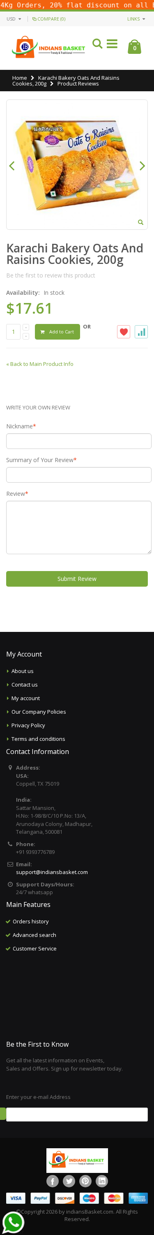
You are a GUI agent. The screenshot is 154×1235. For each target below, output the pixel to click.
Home (19, 77)
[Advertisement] (77, 996)
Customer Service (35, 948)
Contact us (24, 684)
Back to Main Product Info (40, 364)
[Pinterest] (85, 1181)
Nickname (19, 426)
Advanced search (34, 935)
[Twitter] (69, 1181)
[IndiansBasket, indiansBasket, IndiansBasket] (49, 48)
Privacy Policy (28, 725)
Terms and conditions (38, 738)
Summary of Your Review (40, 460)
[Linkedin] (102, 1181)
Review (15, 494)
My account (25, 698)
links (133, 19)
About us (22, 671)
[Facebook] (52, 1181)
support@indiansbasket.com (52, 872)
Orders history (31, 921)
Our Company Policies (38, 711)
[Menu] (112, 45)
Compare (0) (51, 19)
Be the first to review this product (50, 275)
